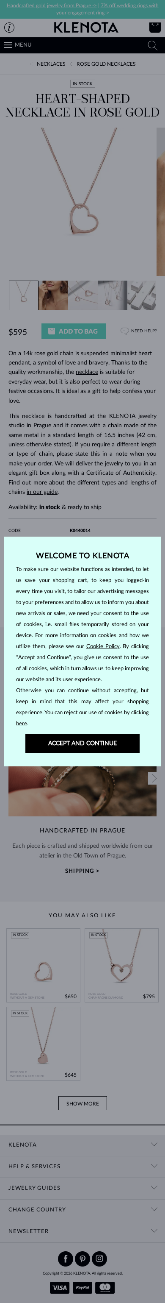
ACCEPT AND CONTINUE (82, 743)
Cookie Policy (103, 646)
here (21, 724)
